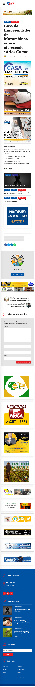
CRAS (17, 237)
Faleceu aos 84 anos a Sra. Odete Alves (15, 185)
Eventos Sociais (21, 669)
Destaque (8, 175)
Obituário (15, 175)
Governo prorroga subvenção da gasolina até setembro (22, 622)
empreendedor (7, 240)
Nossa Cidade (22, 189)
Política (4, 672)
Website (5, 355)
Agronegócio (20, 666)
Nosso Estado (6, 675)
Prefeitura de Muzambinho (17, 240)
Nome (5, 343)
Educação (5, 669)
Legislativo (14, 189)
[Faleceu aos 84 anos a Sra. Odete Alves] (17, 180)
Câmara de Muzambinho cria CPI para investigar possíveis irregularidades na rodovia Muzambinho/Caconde (17, 193)
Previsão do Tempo (22, 677)
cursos (21, 237)
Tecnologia (5, 677)
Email (5, 349)
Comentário (7, 326)
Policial (19, 672)
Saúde (19, 675)
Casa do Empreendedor (9, 237)
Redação (7, 56)
